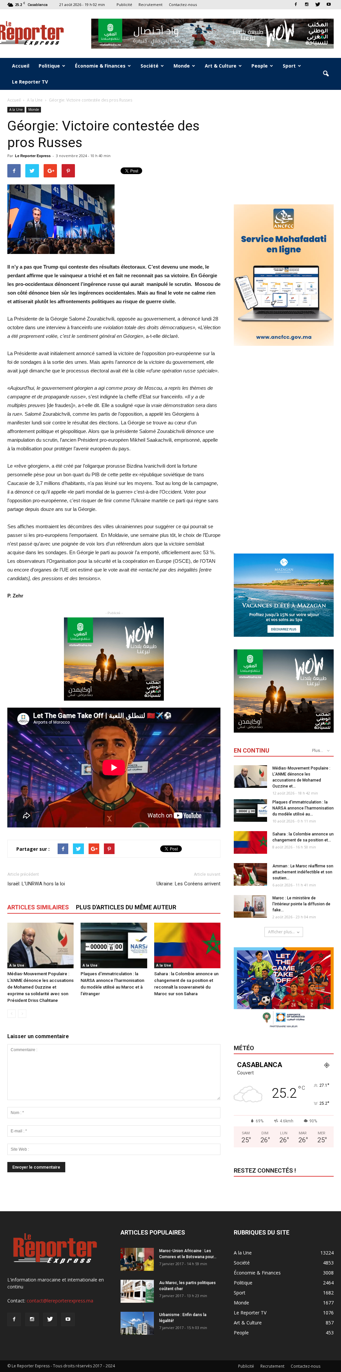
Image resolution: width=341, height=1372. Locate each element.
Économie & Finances (100, 66)
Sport (289, 66)
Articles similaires (38, 907)
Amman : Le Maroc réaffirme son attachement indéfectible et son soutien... (302, 872)
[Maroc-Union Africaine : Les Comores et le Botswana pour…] (137, 1259)
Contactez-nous (183, 4)
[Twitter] (318, 4)
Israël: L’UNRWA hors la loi (36, 884)
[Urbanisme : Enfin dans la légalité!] (137, 1323)
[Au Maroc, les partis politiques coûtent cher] (137, 1291)
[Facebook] (296, 4)
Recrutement (151, 4)
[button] (326, 74)
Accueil (20, 66)
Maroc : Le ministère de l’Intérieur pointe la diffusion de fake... (301, 904)
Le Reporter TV (30, 82)
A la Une (16, 109)
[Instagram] (307, 4)
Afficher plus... (281, 932)
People (259, 66)
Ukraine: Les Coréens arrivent (188, 884)
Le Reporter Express (33, 156)
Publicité (124, 4)
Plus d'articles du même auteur (126, 907)
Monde (181, 66)
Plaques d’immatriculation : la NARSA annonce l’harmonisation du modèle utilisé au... (303, 808)
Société (150, 66)
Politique (49, 66)
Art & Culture (220, 66)
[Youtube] (329, 4)
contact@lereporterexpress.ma (60, 1300)
